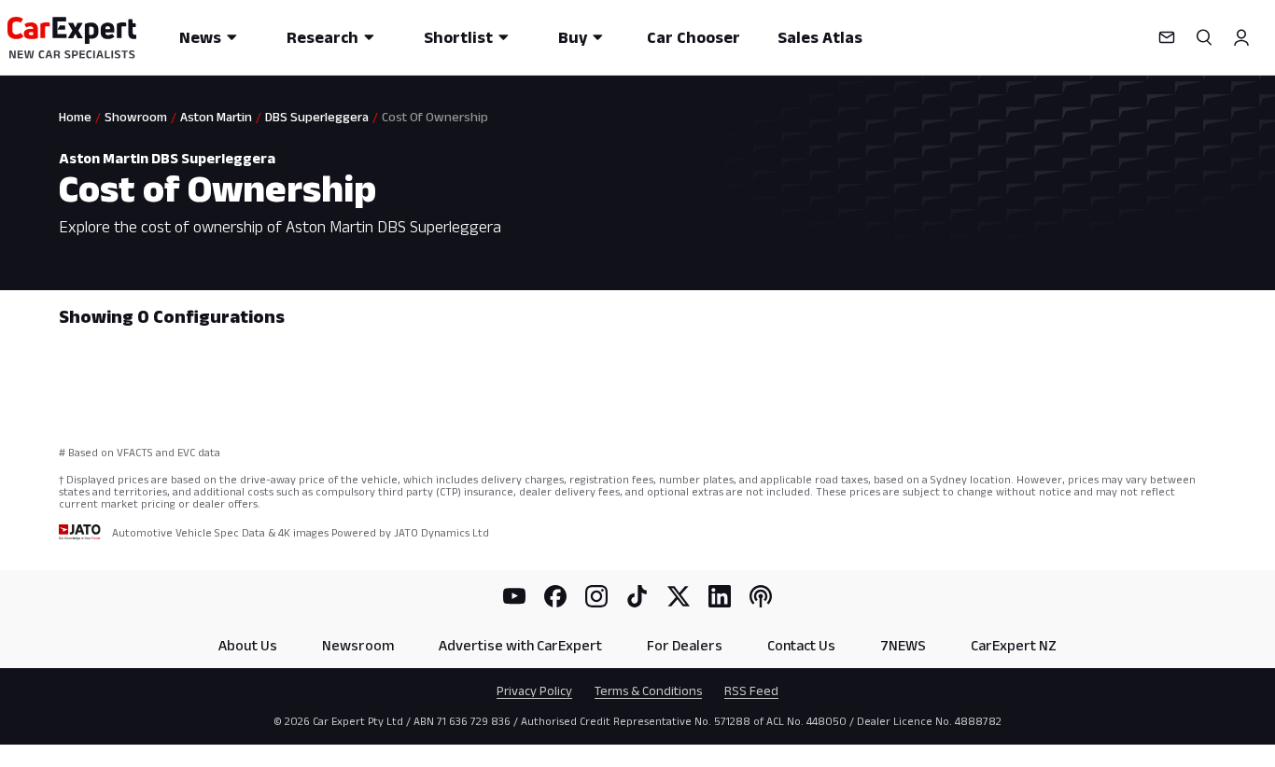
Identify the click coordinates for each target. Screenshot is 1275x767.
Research (322, 37)
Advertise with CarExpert (520, 645)
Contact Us (801, 645)
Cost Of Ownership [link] (435, 116)
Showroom (136, 116)
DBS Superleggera (317, 116)
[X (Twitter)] (678, 596)
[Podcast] (761, 596)
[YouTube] (514, 596)
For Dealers (684, 645)
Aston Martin (216, 116)
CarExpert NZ (1014, 645)
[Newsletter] (1166, 37)
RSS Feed (751, 690)
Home (75, 116)
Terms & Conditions (648, 690)
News (200, 37)
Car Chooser (693, 37)
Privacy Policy (534, 690)
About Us (247, 645)
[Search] (1204, 37)
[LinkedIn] (719, 596)
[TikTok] (637, 596)
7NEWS (903, 645)
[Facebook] (555, 596)
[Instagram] (596, 596)
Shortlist (458, 37)
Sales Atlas (820, 37)
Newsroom (358, 645)
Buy (572, 37)
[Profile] (1241, 37)
